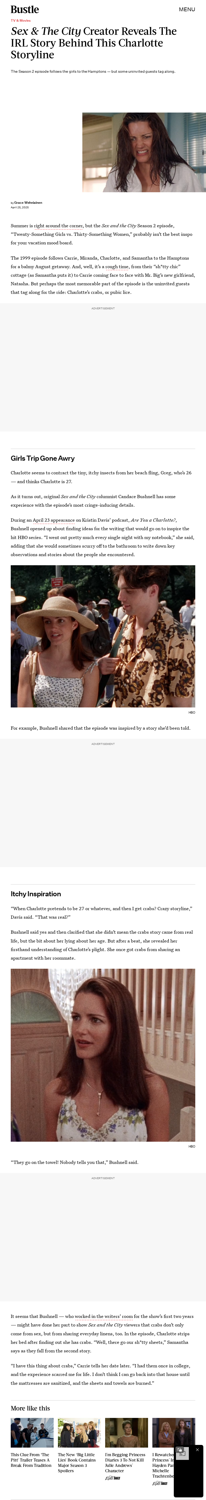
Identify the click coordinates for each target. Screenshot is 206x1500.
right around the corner (58, 225)
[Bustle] (25, 9)
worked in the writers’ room (104, 1316)
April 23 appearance (54, 520)
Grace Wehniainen (28, 202)
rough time (116, 266)
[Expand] (179, 1450)
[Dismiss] (197, 1450)
